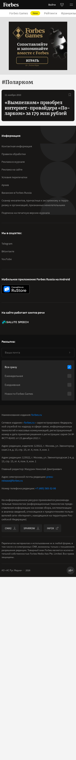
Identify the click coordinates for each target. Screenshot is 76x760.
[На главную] (11, 5)
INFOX (50, 528)
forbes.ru (36, 415)
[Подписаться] (69, 352)
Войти (52, 4)
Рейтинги (50, 13)
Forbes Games (23, 13)
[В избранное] (70, 95)
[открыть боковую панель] (62, 5)
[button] (71, 5)
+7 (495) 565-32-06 (45, 488)
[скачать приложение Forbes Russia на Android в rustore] (16, 289)
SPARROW (29, 528)
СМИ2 (8, 528)
